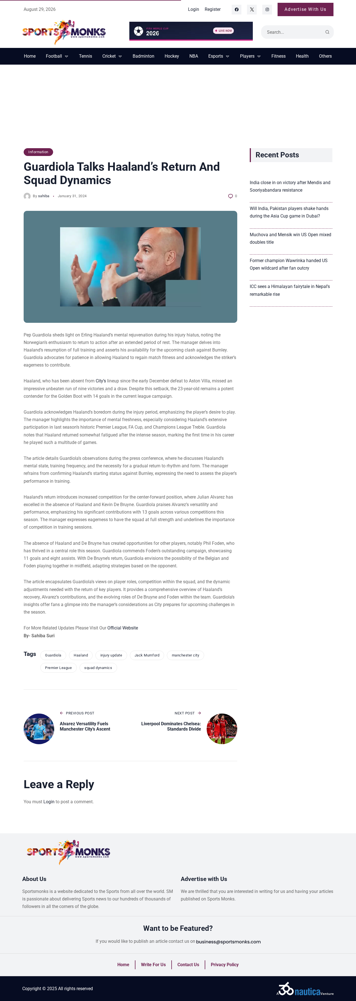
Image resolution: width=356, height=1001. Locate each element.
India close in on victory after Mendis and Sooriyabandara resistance (290, 186)
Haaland (81, 655)
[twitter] (252, 9)
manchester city (185, 655)
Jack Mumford (147, 655)
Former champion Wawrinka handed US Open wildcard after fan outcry (289, 264)
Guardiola (53, 655)
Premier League (58, 668)
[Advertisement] (178, 109)
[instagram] (267, 9)
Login (49, 801)
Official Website (122, 628)
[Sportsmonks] (71, 32)
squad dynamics (98, 668)
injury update (111, 655)
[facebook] (236, 9)
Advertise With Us (305, 9)
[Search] (327, 32)
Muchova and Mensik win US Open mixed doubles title (290, 238)
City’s (101, 381)
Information (38, 152)
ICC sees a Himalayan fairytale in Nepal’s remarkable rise (290, 290)
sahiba (44, 196)
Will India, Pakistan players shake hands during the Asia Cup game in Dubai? (289, 212)
